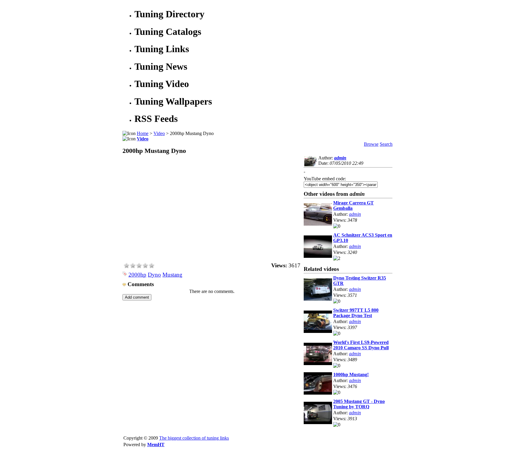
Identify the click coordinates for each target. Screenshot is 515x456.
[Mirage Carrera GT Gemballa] (318, 224)
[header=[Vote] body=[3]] (139, 266)
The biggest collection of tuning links (194, 438)
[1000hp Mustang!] (318, 392)
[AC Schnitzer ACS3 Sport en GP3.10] (318, 256)
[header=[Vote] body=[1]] (126, 266)
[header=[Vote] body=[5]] (151, 266)
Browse (371, 144)
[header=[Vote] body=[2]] (133, 266)
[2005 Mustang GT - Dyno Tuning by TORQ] (318, 422)
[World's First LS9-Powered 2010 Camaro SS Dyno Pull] (318, 363)
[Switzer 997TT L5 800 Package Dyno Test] (318, 331)
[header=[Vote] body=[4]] (145, 266)
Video (159, 133)
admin (340, 157)
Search (386, 144)
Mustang (172, 275)
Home (142, 133)
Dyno (154, 275)
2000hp (137, 275)
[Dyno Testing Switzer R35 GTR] (318, 299)
